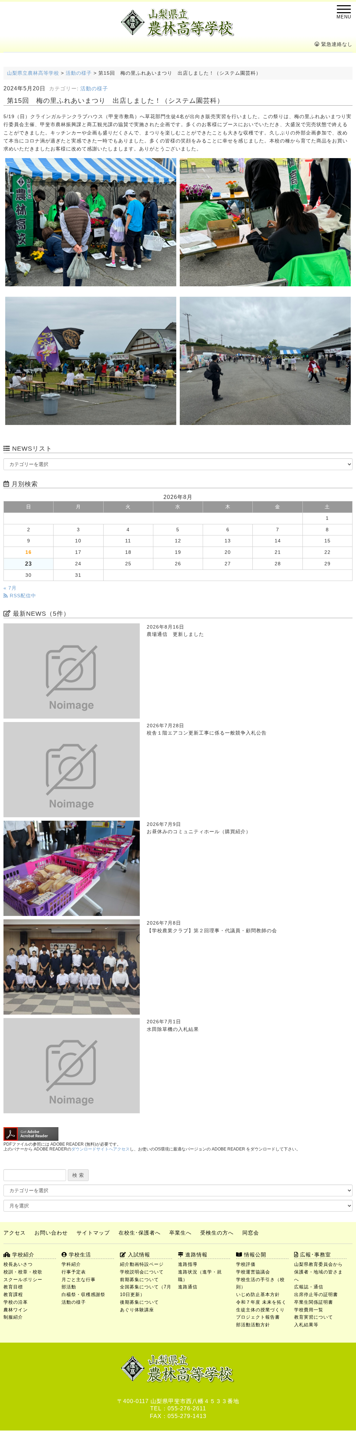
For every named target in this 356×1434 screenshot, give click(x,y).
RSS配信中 (22, 595)
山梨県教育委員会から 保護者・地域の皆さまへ (320, 1272)
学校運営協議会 (253, 1272)
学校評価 (246, 1264)
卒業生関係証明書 (313, 1302)
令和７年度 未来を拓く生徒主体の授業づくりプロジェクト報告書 (261, 1310)
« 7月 (10, 588)
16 (28, 552)
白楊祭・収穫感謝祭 (83, 1294)
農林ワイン (15, 1309)
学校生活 (79, 1254)
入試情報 (138, 1254)
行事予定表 (74, 1272)
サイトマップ (93, 1233)
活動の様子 (94, 88)
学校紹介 (22, 1254)
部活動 (69, 1286)
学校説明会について (142, 1272)
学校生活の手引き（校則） (260, 1283)
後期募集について (139, 1302)
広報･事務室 (314, 1254)
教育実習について (313, 1317)
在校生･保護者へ (140, 1233)
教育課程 (13, 1294)
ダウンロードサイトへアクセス (100, 1149)
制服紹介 (13, 1317)
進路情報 (196, 1254)
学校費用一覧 (308, 1309)
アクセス (14, 1233)
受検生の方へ (217, 1233)
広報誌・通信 (308, 1286)
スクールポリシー (22, 1279)
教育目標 (13, 1286)
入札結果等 (306, 1324)
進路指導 (187, 1264)
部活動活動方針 (253, 1324)
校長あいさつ (18, 1264)
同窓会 (250, 1233)
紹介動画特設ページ (142, 1264)
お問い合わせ (51, 1233)
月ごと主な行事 (79, 1279)
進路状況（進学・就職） (200, 1275)
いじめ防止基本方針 (258, 1294)
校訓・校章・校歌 (22, 1272)
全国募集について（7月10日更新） (145, 1290)
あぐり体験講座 (137, 1309)
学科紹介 (71, 1264)
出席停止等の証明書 (316, 1294)
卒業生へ (180, 1233)
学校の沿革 (15, 1302)
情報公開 (254, 1254)
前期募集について (139, 1279)
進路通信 (187, 1286)
